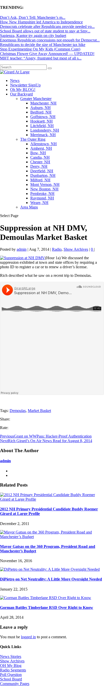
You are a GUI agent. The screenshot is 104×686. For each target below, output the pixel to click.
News (14, 80)
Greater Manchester (35, 98)
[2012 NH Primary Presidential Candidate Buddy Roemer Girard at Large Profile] (52, 499)
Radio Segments (13, 670)
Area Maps (29, 207)
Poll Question (11, 674)
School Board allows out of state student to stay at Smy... (45, 31)
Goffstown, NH (43, 117)
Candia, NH (40, 157)
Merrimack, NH (43, 135)
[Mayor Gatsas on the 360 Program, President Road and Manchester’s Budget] (52, 537)
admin (22, 249)
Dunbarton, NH (43, 175)
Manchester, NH (43, 103)
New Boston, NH (44, 189)
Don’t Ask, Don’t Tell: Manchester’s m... (32, 17)
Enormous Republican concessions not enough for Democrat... (50, 40)
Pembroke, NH (42, 193)
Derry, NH (38, 166)
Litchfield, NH (42, 126)
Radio (57, 249)
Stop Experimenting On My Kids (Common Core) (40, 49)
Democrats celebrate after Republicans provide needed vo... (47, 26)
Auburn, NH (40, 107)
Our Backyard (21, 94)
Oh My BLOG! (22, 89)
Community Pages (14, 683)
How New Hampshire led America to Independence (41, 22)
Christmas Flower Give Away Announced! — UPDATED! (47, 53)
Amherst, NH (41, 148)
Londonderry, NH (44, 130)
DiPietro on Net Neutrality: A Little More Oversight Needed (51, 579)
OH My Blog (10, 665)
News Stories (10, 656)
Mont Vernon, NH (45, 184)
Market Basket (39, 410)
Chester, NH (40, 162)
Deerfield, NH (41, 171)
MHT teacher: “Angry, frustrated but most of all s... (41, 58)
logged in (28, 637)
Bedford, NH (40, 112)
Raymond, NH (42, 198)
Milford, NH (40, 180)
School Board (11, 679)
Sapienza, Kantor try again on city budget (33, 35)
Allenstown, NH (43, 144)
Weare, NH (39, 202)
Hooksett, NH (41, 121)
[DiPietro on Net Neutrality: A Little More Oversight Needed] (50, 569)
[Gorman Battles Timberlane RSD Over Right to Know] (45, 598)
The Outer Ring (32, 139)
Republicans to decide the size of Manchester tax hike (42, 44)
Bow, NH (38, 153)
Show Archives (76, 249)
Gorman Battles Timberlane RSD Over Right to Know (46, 607)
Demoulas (18, 410)
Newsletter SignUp (25, 85)
